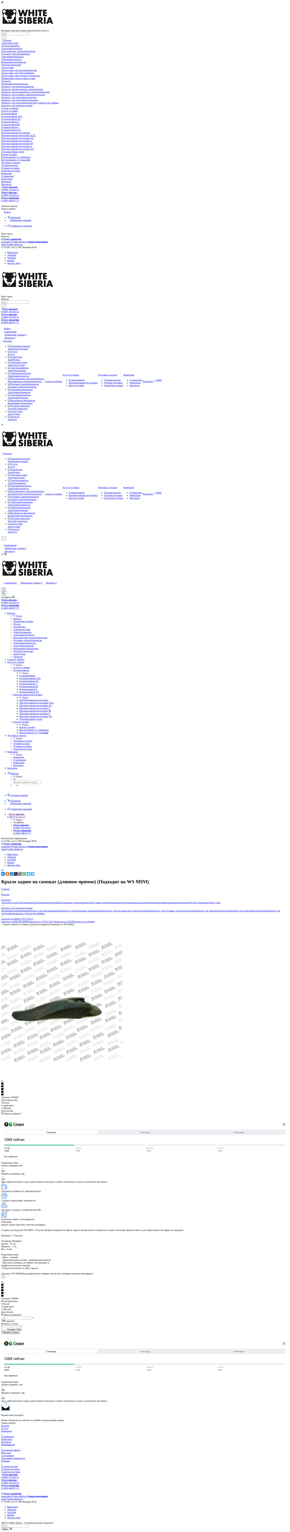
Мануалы (6, 1453)
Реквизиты (6, 1439)
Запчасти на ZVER (64, 921)
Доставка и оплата (22, 741)
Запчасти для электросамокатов (44, 911)
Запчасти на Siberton (84, 921)
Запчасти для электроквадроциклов (248, 911)
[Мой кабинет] (2, 542)
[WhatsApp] (24, 874)
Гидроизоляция (27, 675)
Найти (5, 1529)
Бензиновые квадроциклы (14, 911)
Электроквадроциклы (131, 902)
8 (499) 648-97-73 (10, 199)
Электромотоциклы (153, 902)
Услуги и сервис (21, 667)
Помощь (5, 1461)
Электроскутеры (9, 902)
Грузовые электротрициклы (106, 902)
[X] (16, 874)
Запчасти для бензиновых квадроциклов (82, 911)
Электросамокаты (27, 902)
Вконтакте (12, 252)
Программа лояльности (13, 1458)
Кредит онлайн (27, 727)
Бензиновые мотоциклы (175, 902)
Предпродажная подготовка (33, 700)
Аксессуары (214, 902)
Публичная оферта (10, 1450)
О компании (7, 1436)
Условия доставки (10, 1469)
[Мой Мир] (11, 874)
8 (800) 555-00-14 (10, 188)
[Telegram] (32, 874)
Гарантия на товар (10, 1472)
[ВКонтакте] (3, 874)
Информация (8, 1444)
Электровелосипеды (47, 902)
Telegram (11, 255)
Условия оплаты (9, 1466)
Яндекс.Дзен (13, 263)
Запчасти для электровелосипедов (212, 911)
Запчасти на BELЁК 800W (15, 921)
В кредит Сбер (14, 1329)
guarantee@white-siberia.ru (14, 240)
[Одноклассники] (7, 874)
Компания (18, 757)
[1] (61, 1062)
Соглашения (7, 1455)
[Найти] (3, 37)
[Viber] (20, 874)
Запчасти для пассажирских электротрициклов (127, 911)
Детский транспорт (198, 902)
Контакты (6, 1442)
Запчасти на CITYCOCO (41, 921)
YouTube (11, 258)
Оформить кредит (10, 1332)
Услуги (4, 1428)
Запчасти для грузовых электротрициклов (173, 911)
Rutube (10, 260)
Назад (19, 616)
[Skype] (28, 874)
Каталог (17, 618)
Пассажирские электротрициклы (75, 902)
